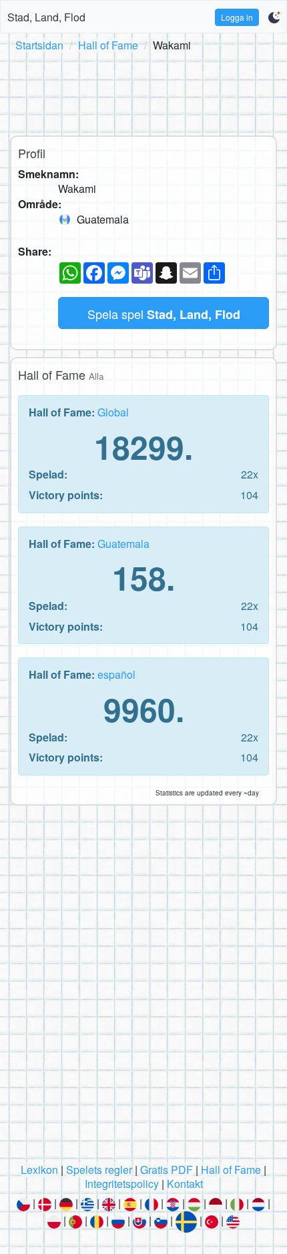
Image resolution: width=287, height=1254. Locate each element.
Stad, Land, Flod (46, 17)
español (116, 674)
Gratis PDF (166, 1169)
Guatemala (123, 543)
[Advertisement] (143, 91)
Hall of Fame (108, 45)
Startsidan (39, 45)
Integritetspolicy (122, 1183)
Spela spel (163, 314)
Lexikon (39, 1169)
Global (113, 412)
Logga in (237, 17)
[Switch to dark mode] (274, 17)
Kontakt (185, 1183)
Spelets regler (99, 1169)
